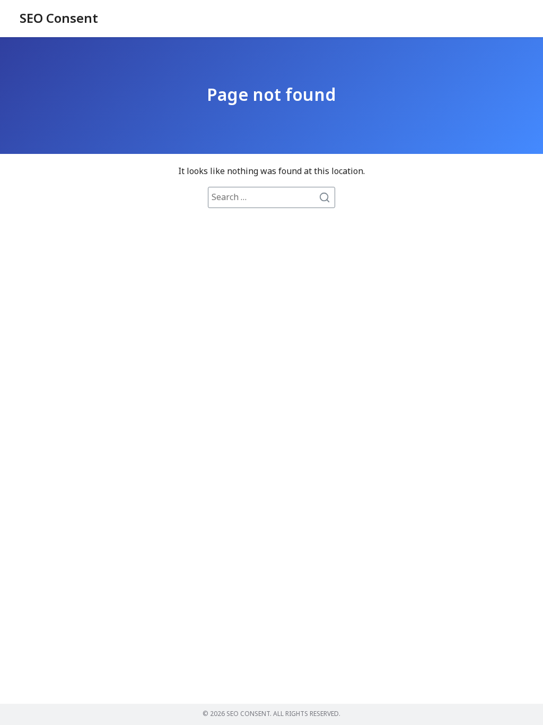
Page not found (271, 95)
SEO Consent (59, 19)
